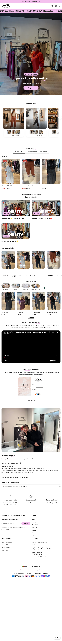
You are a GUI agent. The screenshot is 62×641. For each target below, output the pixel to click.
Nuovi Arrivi (35, 524)
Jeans (36, 265)
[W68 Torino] (6, 6)
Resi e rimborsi (6, 547)
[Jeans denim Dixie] (53, 301)
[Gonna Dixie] (51, 171)
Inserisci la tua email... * (9, 523)
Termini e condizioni (7, 542)
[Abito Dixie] (23, 301)
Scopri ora (31, 88)
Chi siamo (34, 527)
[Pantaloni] (53, 260)
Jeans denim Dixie (52, 312)
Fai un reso (5, 550)
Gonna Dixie (45, 186)
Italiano (36, 566)
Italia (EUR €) (27, 566)
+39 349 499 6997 (37, 553)
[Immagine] (16, 208)
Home (33, 519)
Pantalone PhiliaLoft (27, 186)
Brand (33, 533)
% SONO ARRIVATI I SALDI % (20, 11)
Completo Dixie (36, 312)
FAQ (33, 535)
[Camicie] (23, 260)
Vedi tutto (31, 317)
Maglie (6, 265)
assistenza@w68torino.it (39, 557)
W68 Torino (25, 570)
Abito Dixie (20, 312)
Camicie (22, 265)
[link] (9, 133)
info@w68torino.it (37, 555)
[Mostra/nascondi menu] (59, 6)
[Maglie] (8, 260)
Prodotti (34, 522)
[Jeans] (38, 260)
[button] (57, 260)
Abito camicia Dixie (7, 186)
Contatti (34, 530)
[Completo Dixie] (38, 301)
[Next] (60, 117)
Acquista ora (31, 400)
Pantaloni (53, 265)
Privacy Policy (5, 544)
